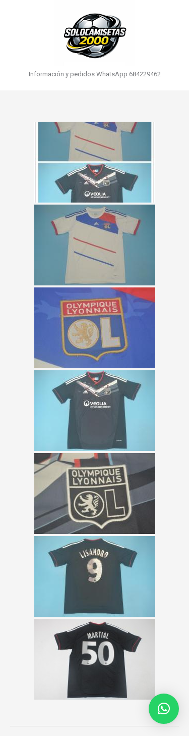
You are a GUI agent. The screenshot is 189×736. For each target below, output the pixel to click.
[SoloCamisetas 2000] (94, 33)
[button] (164, 709)
